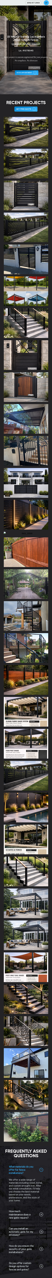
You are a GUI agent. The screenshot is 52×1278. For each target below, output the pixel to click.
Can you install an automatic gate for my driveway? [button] (21, 1231)
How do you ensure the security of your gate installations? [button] (21, 1249)
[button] (46, 3)
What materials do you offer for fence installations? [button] (21, 1169)
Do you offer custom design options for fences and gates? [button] (20, 1266)
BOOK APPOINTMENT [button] (24, 72)
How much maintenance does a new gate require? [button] (19, 1214)
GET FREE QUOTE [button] (23, 109)
